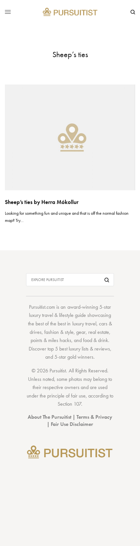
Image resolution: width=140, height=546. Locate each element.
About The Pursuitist (49, 416)
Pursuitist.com (42, 307)
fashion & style (59, 332)
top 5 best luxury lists (68, 348)
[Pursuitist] (70, 12)
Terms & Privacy (94, 416)
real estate (98, 332)
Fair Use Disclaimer (72, 424)
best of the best (50, 323)
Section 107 (69, 403)
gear (81, 332)
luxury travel (84, 323)
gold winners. (81, 356)
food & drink (95, 340)
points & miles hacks (51, 340)
